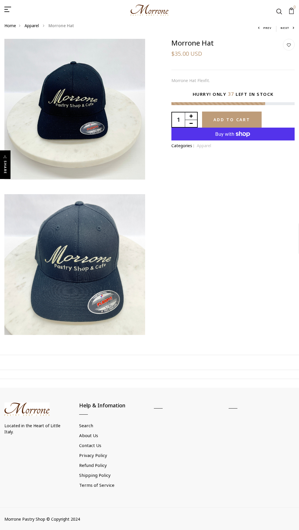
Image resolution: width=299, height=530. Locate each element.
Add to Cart (231, 119)
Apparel (32, 25)
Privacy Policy (93, 455)
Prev (267, 28)
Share (5, 167)
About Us (88, 435)
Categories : (182, 145)
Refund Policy (93, 465)
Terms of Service (96, 485)
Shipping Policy (95, 475)
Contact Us (90, 445)
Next (285, 28)
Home (10, 25)
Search (86, 425)
